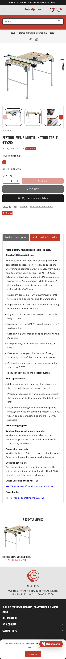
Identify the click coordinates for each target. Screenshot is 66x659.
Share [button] (9, 213)
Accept (33, 654)
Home (13, 33)
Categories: (9, 206)
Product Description (16, 237)
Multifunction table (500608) (29, 486)
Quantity (7, 175)
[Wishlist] (4, 162)
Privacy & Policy (33, 647)
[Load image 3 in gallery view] (52, 117)
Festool (6, 130)
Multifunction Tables (41, 206)
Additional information (45, 237)
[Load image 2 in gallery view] (33, 117)
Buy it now (33, 189)
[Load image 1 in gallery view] (13, 117)
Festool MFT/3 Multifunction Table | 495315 (16, 556)
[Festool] (36, 39)
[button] (5, 10)
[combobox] (33, 21)
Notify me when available (33, 198)
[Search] (59, 21)
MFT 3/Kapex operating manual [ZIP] (26, 498)
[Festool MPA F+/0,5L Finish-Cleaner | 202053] (31, 39)
